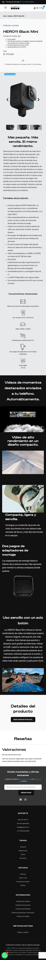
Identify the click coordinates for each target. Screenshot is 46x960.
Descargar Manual (23, 719)
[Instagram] (25, 799)
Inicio (4, 16)
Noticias (23, 868)
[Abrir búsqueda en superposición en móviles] (37, 8)
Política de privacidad (25, 779)
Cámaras (9, 16)
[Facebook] (20, 799)
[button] (10, 74)
